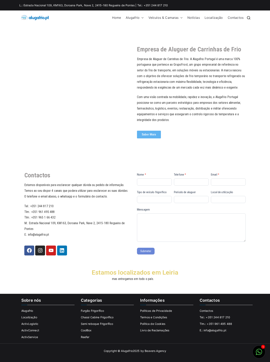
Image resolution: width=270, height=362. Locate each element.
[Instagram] (40, 250)
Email (215, 174)
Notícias (193, 18)
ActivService (29, 337)
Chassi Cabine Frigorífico (97, 317)
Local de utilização (222, 192)
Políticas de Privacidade (156, 310)
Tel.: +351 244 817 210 (215, 317)
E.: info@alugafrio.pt (213, 330)
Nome (141, 174)
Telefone (180, 174)
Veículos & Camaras (163, 18)
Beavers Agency (155, 351)
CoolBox (86, 330)
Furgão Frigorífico (92, 310)
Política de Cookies (152, 323)
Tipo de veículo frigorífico (152, 192)
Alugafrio (133, 18)
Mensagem (143, 209)
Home (116, 18)
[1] (259, 354)
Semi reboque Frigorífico (97, 323)
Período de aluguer (185, 192)
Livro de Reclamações (154, 330)
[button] (142, 18)
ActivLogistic (29, 323)
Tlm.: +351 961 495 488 (216, 323)
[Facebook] (29, 250)
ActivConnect (30, 330)
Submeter (145, 251)
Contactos (236, 18)
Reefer (85, 337)
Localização (214, 18)
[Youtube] (51, 250)
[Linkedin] (62, 250)
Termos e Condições (153, 317)
